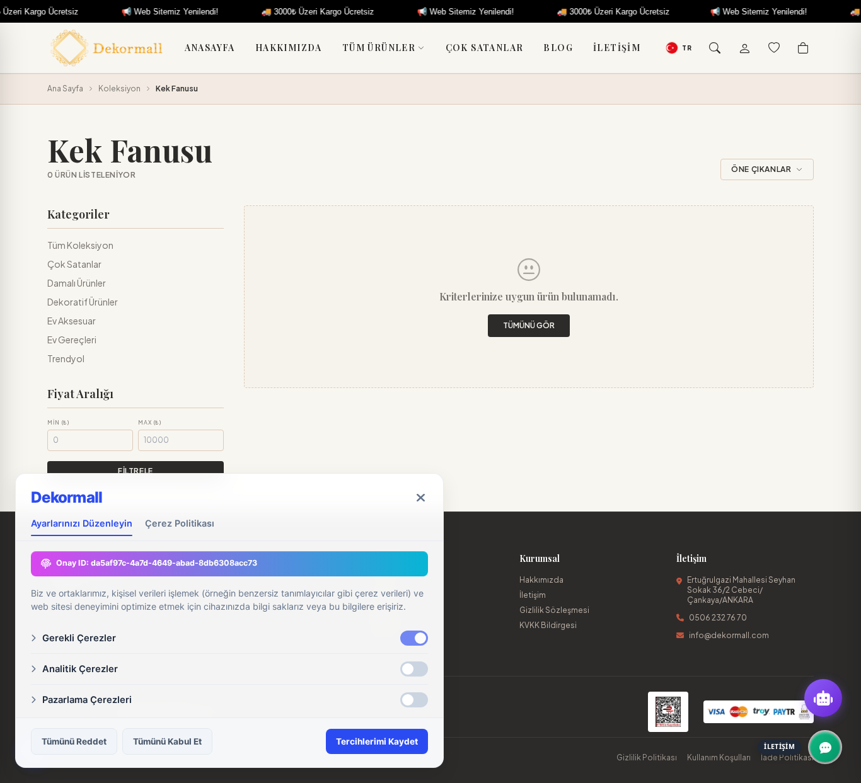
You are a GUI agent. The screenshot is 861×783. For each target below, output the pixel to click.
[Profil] (744, 48)
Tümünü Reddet (74, 741)
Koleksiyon (119, 88)
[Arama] (714, 48)
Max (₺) (149, 422)
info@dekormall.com (729, 635)
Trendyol (65, 358)
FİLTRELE (135, 471)
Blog (558, 48)
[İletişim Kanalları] (825, 747)
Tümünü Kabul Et (167, 741)
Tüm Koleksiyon (80, 245)
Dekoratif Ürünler (82, 301)
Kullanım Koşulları (719, 757)
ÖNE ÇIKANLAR (761, 169)
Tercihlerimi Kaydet (377, 741)
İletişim (616, 48)
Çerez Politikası (179, 523)
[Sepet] (803, 48)
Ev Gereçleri (71, 339)
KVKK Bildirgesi (548, 625)
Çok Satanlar (485, 48)
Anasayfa (210, 48)
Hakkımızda (288, 48)
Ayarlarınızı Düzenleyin (81, 523)
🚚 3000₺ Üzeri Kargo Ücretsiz (296, 11)
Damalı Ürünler (76, 283)
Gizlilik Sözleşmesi (554, 610)
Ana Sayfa (65, 88)
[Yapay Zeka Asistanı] (823, 698)
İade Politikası (787, 757)
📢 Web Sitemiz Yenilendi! (148, 11)
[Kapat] (420, 497)
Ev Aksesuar (71, 320)
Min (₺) (58, 422)
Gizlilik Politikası (646, 757)
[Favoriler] (774, 48)
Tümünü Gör (529, 325)
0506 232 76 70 (718, 617)
